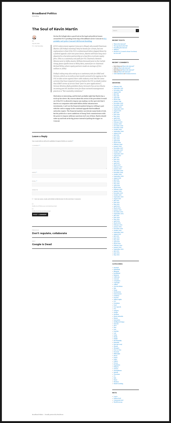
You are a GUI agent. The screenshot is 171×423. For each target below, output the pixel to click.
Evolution (116, 296)
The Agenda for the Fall (120, 46)
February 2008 (118, 144)
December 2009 (118, 103)
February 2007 (118, 167)
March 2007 (117, 165)
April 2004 (117, 221)
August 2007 (117, 155)
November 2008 (118, 127)
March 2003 (117, 243)
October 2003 (117, 230)
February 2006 (118, 189)
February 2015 (118, 86)
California (117, 277)
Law (115, 333)
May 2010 (116, 96)
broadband (117, 273)
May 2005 (116, 204)
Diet (115, 288)
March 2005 (117, 208)
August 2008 (117, 133)
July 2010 (116, 94)
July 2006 (116, 180)
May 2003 (116, 240)
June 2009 (117, 114)
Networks (116, 342)
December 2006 (118, 170)
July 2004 (116, 215)
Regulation (117, 365)
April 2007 (117, 163)
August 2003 (117, 234)
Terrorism (117, 374)
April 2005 (117, 206)
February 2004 (118, 225)
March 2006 (117, 187)
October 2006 (118, 174)
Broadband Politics (44, 13)
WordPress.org (118, 402)
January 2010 (117, 101)
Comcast (116, 279)
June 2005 (117, 202)
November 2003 (118, 228)
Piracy (115, 355)
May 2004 (117, 219)
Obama (116, 346)
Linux (115, 335)
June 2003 (117, 238)
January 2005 (117, 210)
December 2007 (118, 148)
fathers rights (118, 299)
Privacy (116, 363)
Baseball (116, 267)
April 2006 (117, 185)
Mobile (116, 339)
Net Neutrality (39, 46)
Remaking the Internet (120, 48)
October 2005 (117, 195)
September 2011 (118, 88)
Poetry (116, 357)
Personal (116, 352)
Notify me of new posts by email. (41, 211)
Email (34, 181)
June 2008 (117, 137)
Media (115, 337)
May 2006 (117, 184)
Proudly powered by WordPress (54, 414)
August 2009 (117, 111)
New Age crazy (118, 344)
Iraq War (116, 331)
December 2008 (118, 126)
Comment (36, 145)
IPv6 (115, 327)
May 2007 (116, 161)
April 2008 (117, 141)
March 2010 (117, 99)
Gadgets (116, 310)
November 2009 (118, 105)
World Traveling (118, 383)
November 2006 (118, 172)
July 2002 (116, 251)
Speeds (116, 372)
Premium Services (130, 73)
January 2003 (117, 247)
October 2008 (118, 129)
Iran (115, 329)
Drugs (115, 290)
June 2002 (117, 253)
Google (116, 312)
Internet (116, 324)
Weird (115, 380)
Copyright (117, 282)
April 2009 (117, 118)
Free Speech (117, 307)
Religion (116, 367)
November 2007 (118, 150)
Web (115, 378)
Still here (116, 49)
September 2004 (119, 213)
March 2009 (117, 120)
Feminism (117, 303)
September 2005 (118, 197)
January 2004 (118, 227)
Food (115, 305)
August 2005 (117, 199)
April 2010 (116, 98)
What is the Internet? (120, 44)
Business (116, 275)
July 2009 (116, 112)
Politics (116, 361)
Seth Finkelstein (118, 73)
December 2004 (118, 212)
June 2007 (117, 159)
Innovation (117, 320)
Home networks (118, 316)
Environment (117, 294)
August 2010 (117, 92)
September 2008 (119, 131)
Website (35, 190)
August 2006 (117, 178)
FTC (115, 309)
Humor (116, 318)
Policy (115, 359)
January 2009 (118, 124)
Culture (116, 284)
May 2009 (117, 116)
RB (33, 41)
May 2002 (117, 255)
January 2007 (117, 169)
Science (116, 368)
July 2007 (116, 157)
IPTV (115, 325)
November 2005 (118, 193)
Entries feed (117, 398)
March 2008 (117, 142)
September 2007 (118, 154)
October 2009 (118, 107)
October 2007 (117, 152)
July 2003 (116, 236)
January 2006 (118, 191)
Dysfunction (117, 292)
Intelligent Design (119, 322)
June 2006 (117, 182)
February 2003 (118, 245)
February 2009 (118, 122)
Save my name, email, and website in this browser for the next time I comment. (57, 199)
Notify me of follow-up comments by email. (44, 206)
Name (34, 172)
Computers (117, 281)
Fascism (116, 297)
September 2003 (118, 232)
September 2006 (119, 176)
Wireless (116, 382)
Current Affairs (118, 286)
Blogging (116, 271)
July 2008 (116, 135)
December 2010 (118, 90)
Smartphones (118, 370)
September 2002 (119, 249)
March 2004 (117, 223)
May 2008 (117, 139)
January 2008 (118, 146)
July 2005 (116, 200)
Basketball (117, 269)
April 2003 (117, 242)
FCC (33, 46)
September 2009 (119, 109)
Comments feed (118, 400)
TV (114, 376)
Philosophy (117, 354)
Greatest (116, 314)
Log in (115, 396)
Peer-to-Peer (117, 350)
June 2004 (117, 217)
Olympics (116, 348)
